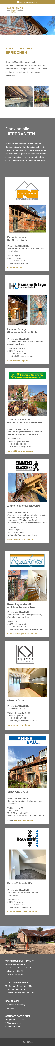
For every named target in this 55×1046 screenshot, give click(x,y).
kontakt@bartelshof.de (23, 993)
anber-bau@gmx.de (23, 820)
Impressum (11, 1008)
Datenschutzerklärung (15, 1004)
